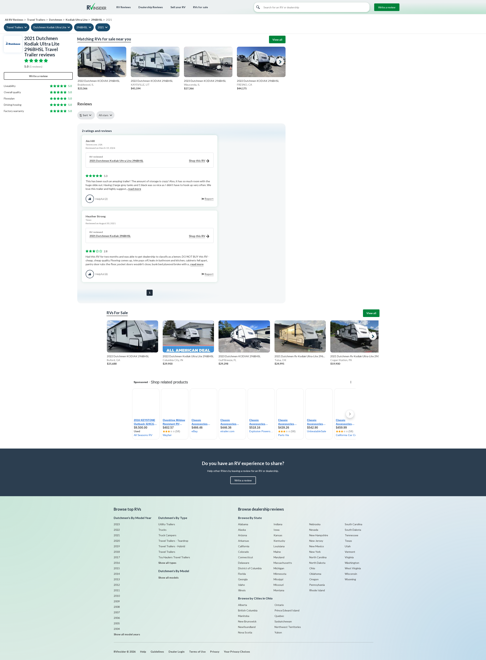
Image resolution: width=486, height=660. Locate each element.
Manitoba (243, 615)
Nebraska (314, 524)
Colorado (243, 551)
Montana (279, 590)
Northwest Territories (288, 626)
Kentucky (279, 540)
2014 (117, 573)
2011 (117, 590)
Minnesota (280, 573)
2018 (117, 551)
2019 (117, 546)
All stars (103, 115)
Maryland (279, 557)
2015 (117, 568)
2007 (117, 612)
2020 (117, 540)
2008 (117, 606)
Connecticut (245, 557)
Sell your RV (177, 7)
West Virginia (353, 568)
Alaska (242, 529)
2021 (101, 27)
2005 (117, 623)
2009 (117, 601)
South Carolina (353, 524)
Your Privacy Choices (237, 651)
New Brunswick (247, 621)
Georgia (243, 579)
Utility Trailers (166, 524)
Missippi (278, 579)
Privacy (214, 651)
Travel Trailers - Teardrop (173, 540)
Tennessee (351, 535)
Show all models (168, 577)
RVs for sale (200, 7)
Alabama (243, 524)
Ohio (312, 568)
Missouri (279, 584)
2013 (117, 579)
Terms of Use (197, 651)
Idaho (241, 584)
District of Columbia (250, 568)
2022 (117, 529)
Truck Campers (167, 535)
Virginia (349, 557)
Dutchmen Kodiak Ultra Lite (49, 27)
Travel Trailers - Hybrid (171, 546)
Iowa (276, 529)
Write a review (386, 7)
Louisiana (279, 546)
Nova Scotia (245, 632)
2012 (117, 584)
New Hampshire (318, 535)
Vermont (350, 551)
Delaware (243, 562)
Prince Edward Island (287, 610)
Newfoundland (247, 626)
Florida (242, 573)
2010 (117, 595)
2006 (117, 617)
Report (209, 198)
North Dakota (317, 562)
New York (315, 551)
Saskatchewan (283, 621)
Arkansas (243, 540)
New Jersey (316, 540)
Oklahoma (315, 573)
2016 (117, 562)
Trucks (162, 529)
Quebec (279, 615)
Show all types (167, 562)
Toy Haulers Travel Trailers (174, 557)
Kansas (278, 535)
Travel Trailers (14, 27)
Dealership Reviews (150, 7)
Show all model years (127, 634)
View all (277, 39)
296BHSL (82, 27)
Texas (348, 540)
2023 (117, 524)
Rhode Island (317, 590)
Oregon (314, 579)
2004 (117, 628)
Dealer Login (177, 651)
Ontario (279, 604)
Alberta (242, 604)
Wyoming (350, 579)
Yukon (278, 632)
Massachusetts (283, 562)
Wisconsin (351, 573)
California (243, 546)
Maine (277, 551)
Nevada (313, 529)
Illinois (242, 590)
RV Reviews (123, 7)
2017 (117, 557)
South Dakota (353, 529)
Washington (352, 562)
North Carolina (318, 557)
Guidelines (157, 651)
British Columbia (247, 610)
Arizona (242, 535)
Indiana (278, 524)
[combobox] (86, 115)
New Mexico (316, 546)
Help (143, 651)
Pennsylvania (317, 584)
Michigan (279, 568)
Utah (348, 546)
